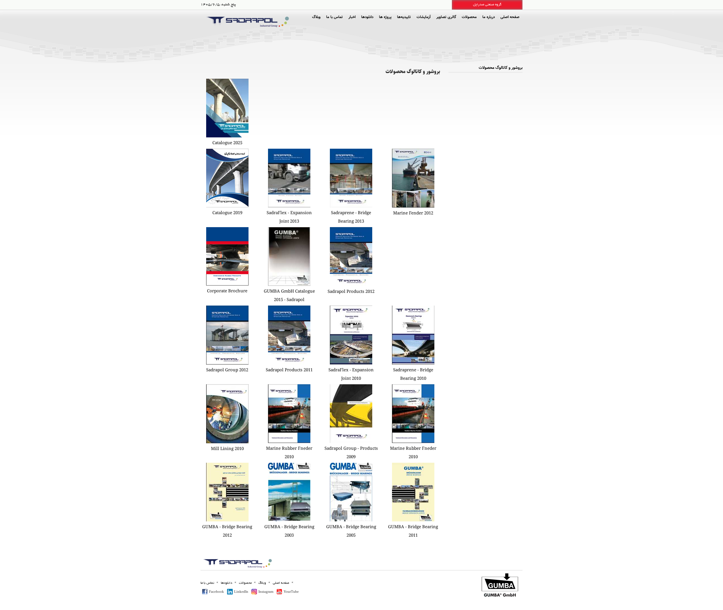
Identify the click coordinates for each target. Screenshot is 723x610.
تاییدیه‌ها (404, 17)
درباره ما (488, 17)
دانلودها (367, 17)
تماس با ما (334, 17)
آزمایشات (424, 17)
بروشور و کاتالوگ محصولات (500, 67)
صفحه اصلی (509, 17)
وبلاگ (316, 17)
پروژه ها (385, 17)
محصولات (469, 17)
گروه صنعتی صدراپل (487, 4)
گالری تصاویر (446, 17)
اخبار (352, 17)
